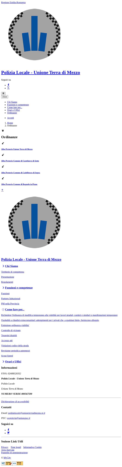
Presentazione (7, 277)
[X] (8, 88)
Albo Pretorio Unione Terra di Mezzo (17, 149)
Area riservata (7, 450)
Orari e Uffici (13, 361)
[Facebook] (8, 85)
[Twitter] (8, 433)
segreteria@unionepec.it (18, 418)
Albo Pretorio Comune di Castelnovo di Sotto (20, 161)
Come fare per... (14, 309)
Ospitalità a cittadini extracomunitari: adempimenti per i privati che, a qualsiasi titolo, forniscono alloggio (50, 320)
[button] (12, 102)
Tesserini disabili (9, 335)
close (4, 97)
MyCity (7, 457)
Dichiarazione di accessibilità (15, 401)
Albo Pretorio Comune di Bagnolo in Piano (19, 184)
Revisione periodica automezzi (15, 350)
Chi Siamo (11, 266)
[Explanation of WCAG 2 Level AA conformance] (17, 464)
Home (10, 123)
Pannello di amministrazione (14, 452)
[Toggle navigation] (3, 93)
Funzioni (5, 293)
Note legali (16, 447)
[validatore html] (6, 464)
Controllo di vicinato (11, 330)
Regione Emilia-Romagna (13, 2)
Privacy (4, 447)
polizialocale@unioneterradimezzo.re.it (26, 413)
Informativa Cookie (32, 447)
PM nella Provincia (10, 303)
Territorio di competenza (12, 272)
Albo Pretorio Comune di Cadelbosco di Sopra (20, 172)
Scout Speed (7, 355)
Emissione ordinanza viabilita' (15, 325)
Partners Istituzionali (10, 298)
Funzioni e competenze (19, 287)
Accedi (10, 118)
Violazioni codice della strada (15, 345)
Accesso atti (6, 340)
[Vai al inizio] (2, 190)
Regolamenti (7, 282)
